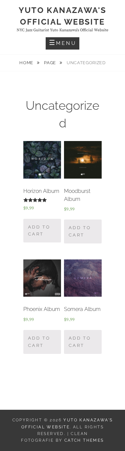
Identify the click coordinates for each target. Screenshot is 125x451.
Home (26, 62)
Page (50, 62)
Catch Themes (84, 440)
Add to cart (39, 231)
